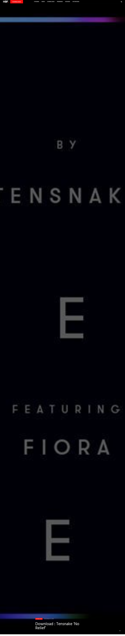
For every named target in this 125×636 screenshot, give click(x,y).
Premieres (60, 2)
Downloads (50, 2)
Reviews (67, 2)
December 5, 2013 (49, 619)
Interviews (76, 2)
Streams (36, 2)
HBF (6, 1)
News (43, 2)
